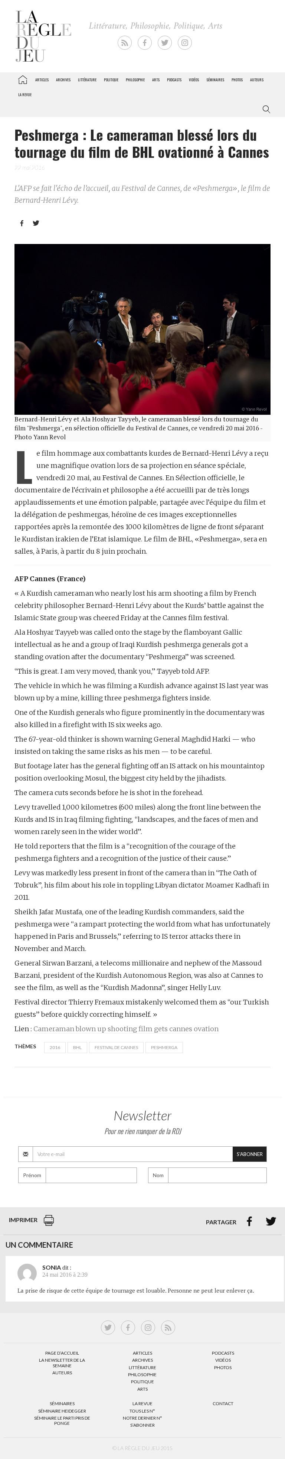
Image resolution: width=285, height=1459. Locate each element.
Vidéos (194, 79)
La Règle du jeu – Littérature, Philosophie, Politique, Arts (22, 78)
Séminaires (215, 79)
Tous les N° (142, 1411)
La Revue (142, 1403)
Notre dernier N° (142, 1418)
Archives (63, 79)
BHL (77, 1047)
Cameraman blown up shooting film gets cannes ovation (126, 1029)
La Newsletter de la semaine (62, 1362)
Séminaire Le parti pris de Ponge (62, 1420)
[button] (265, 109)
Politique (111, 79)
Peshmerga (164, 1047)
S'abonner (250, 1154)
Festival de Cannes (116, 1047)
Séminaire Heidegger (62, 1411)
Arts (156, 79)
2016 (55, 1047)
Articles (42, 79)
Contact (223, 1403)
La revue (25, 94)
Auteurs (256, 79)
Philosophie (135, 79)
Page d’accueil (62, 1353)
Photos (237, 79)
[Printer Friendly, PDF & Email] (48, 1224)
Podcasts (174, 79)
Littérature (87, 79)
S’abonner (142, 1425)
